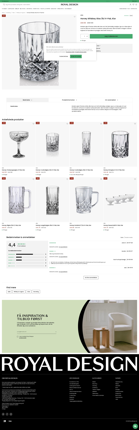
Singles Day (118, 393)
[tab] (27, 100)
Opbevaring (95, 393)
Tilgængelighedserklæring (76, 401)
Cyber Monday (119, 397)
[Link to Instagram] (11, 414)
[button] (134, 1)
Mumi (116, 387)
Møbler (94, 381)
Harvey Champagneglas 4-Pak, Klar (13, 170)
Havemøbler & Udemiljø (98, 395)
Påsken (117, 383)
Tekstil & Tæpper (96, 389)
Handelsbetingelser (74, 383)
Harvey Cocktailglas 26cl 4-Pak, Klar (81, 170)
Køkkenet (94, 391)
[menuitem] (4, 8)
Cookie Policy (73, 395)
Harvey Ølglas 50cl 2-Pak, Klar (11, 225)
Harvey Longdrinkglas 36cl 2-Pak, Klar (48, 225)
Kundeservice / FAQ (74, 381)
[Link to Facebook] (7, 414)
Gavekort (72, 399)
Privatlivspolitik (73, 393)
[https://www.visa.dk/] (10, 421)
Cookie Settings (63, 56)
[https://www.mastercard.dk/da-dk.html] (4, 421)
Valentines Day (119, 381)
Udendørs (117, 385)
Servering (94, 385)
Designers (72, 397)
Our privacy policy (70, 52)
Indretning (94, 387)
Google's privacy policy (80, 52)
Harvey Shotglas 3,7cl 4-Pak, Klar (114, 170)
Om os (71, 389)
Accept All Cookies (76, 56)
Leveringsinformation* (75, 385)
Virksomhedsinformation (75, 391)
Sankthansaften (119, 391)
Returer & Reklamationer (75, 387)
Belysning (94, 383)
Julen (116, 399)
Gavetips (117, 389)
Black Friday (118, 395)
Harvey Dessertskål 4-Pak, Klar (113, 225)
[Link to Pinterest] (3, 414)
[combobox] (134, 1)
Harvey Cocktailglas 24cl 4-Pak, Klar (47, 170)
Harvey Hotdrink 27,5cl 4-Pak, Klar (80, 225)
